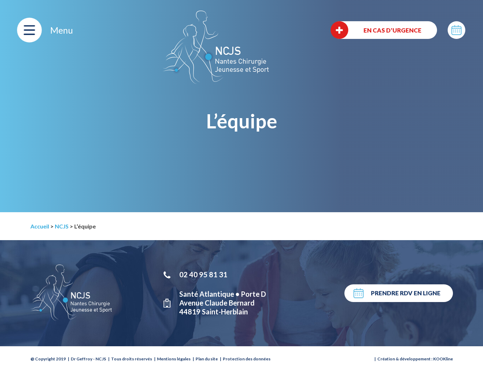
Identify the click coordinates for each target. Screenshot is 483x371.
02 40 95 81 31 (203, 274)
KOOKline (443, 358)
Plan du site (207, 358)
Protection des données (246, 358)
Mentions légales (174, 358)
